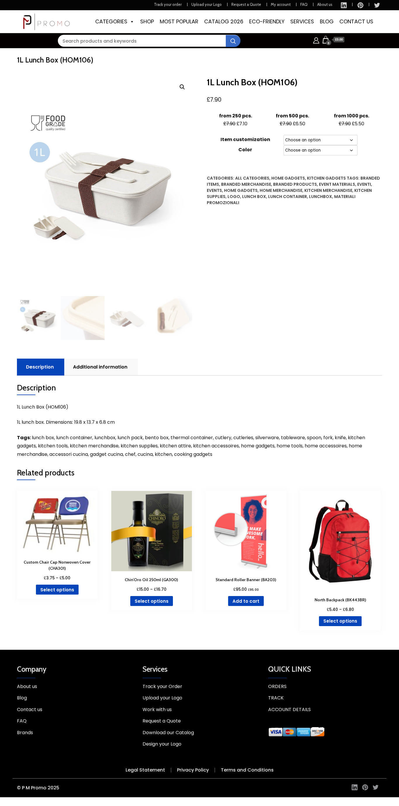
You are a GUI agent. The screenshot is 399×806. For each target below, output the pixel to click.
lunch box (254, 196)
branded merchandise (246, 184)
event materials (337, 184)
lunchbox (320, 196)
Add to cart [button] (246, 601)
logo (234, 196)
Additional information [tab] (100, 367)
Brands (25, 732)
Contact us (29, 709)
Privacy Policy (193, 770)
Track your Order (162, 686)
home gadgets (241, 190)
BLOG (327, 21)
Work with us (157, 709)
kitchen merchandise (328, 190)
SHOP (147, 21)
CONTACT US (356, 21)
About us (324, 4)
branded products (295, 184)
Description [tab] (40, 367)
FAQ (304, 4)
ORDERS (277, 686)
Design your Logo (162, 744)
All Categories (252, 178)
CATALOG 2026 (223, 21)
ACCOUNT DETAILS (289, 709)
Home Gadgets (288, 178)
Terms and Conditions (247, 770)
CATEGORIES (111, 21)
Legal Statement (145, 770)
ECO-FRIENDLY (266, 21)
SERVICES (302, 21)
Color (245, 149)
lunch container (287, 196)
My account (281, 4)
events (214, 190)
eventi (364, 184)
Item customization (245, 139)
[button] (182, 87)
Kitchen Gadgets (326, 178)
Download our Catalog (168, 732)
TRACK (276, 697)
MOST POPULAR (179, 21)
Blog (22, 697)
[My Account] (316, 39)
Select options (57, 590)
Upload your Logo (206, 4)
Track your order (168, 4)
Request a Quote (246, 4)
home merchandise (281, 190)
